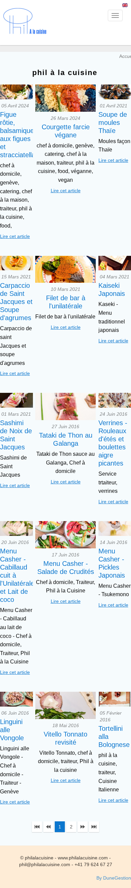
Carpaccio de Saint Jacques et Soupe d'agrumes (16, 301)
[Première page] (37, 826)
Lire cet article (15, 236)
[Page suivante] (82, 826)
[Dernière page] (94, 826)
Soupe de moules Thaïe (112, 122)
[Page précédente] (48, 826)
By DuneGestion (113, 878)
